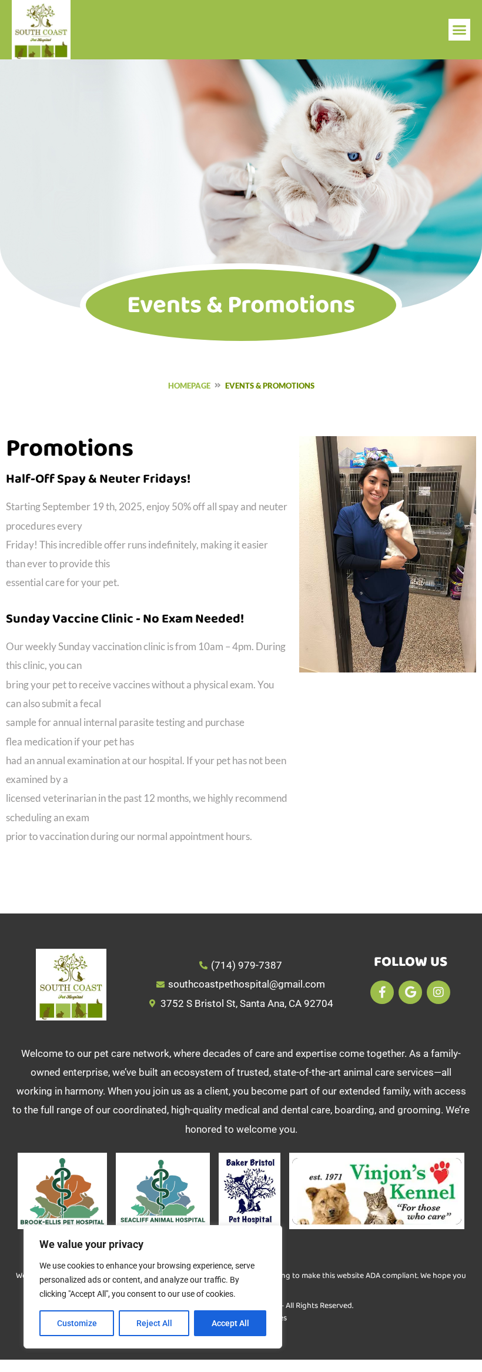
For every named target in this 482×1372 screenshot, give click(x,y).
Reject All (154, 1323)
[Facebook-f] (382, 992)
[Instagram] (438, 992)
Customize (77, 1323)
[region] (153, 1286)
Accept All (230, 1323)
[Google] (410, 992)
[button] (459, 30)
